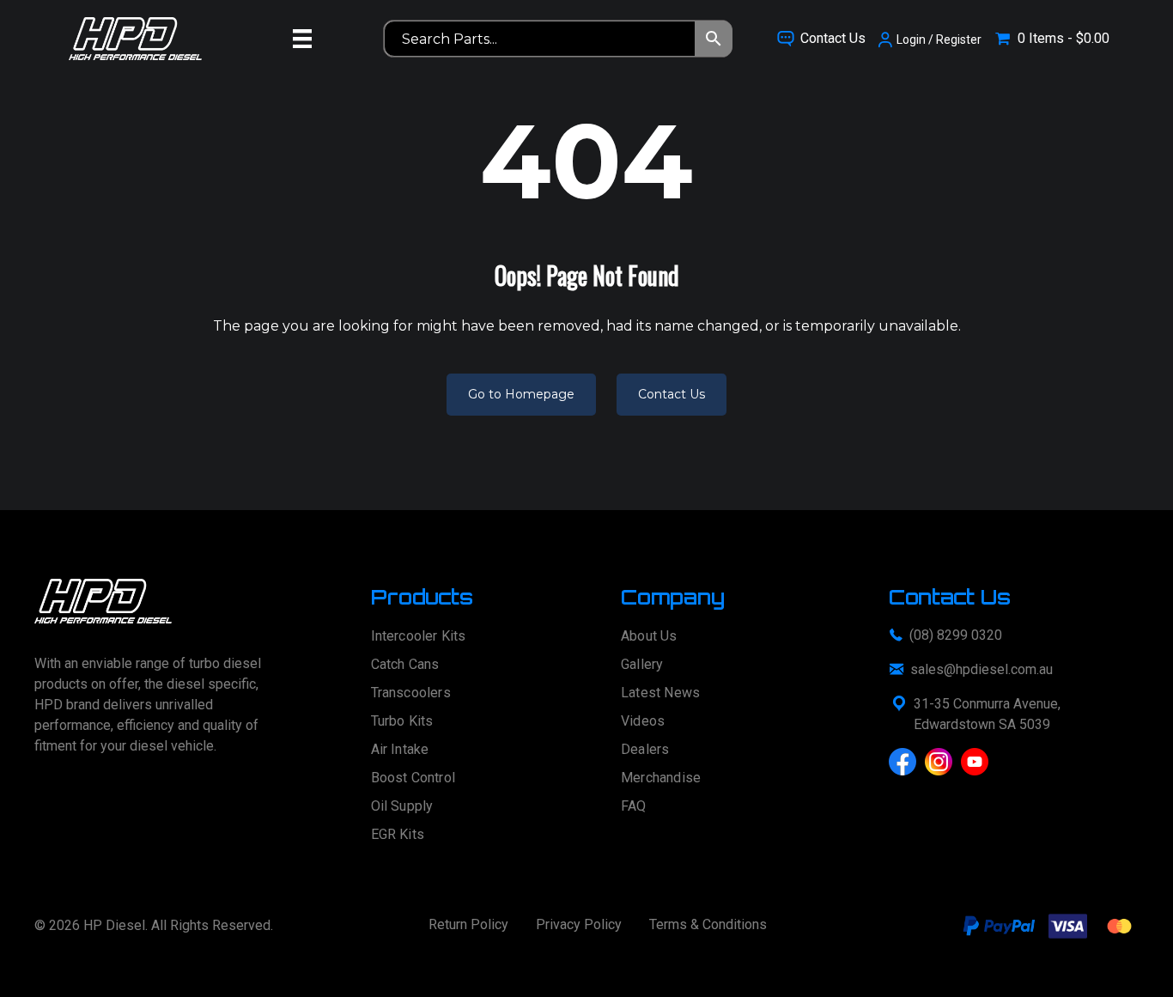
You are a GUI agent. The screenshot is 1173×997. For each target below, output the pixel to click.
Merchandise (661, 778)
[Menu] (302, 38)
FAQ (634, 806)
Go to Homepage (521, 394)
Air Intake (400, 750)
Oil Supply (402, 806)
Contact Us (671, 394)
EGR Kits (398, 835)
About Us (649, 636)
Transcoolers (411, 693)
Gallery (642, 665)
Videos (643, 721)
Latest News (660, 693)
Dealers (645, 750)
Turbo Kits (402, 721)
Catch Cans (405, 665)
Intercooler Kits (418, 636)
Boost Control (413, 778)
